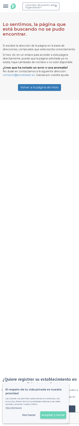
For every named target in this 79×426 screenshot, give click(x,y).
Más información (14, 407)
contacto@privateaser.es (19, 75)
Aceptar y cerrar (53, 415)
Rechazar (29, 415)
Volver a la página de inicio (39, 87)
